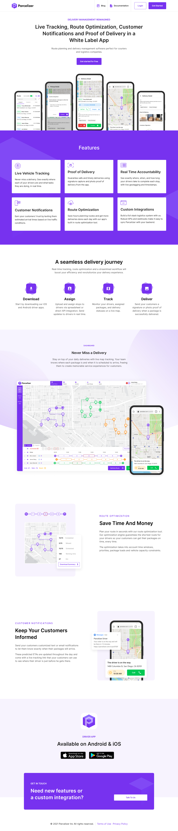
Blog (103, 5)
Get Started (157, 5)
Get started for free (89, 61)
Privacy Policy (120, 823)
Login (140, 5)
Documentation (121, 5)
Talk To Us (130, 797)
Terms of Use (104, 823)
